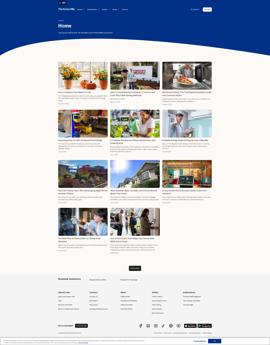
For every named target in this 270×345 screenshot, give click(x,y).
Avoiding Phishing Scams (98, 309)
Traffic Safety (157, 297)
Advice (61, 20)
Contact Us (93, 297)
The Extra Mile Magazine (192, 297)
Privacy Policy (158, 333)
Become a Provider (65, 305)
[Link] (140, 326)
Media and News (127, 305)
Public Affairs (125, 297)
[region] (135, 341)
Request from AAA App (129, 280)
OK (215, 341)
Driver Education (158, 313)
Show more (135, 268)
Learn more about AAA (66, 297)
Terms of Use (167, 333)
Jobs (60, 301)
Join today (80, 326)
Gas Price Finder (126, 309)
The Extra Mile (66, 9)
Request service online (97, 280)
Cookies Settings (199, 341)
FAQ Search (93, 301)
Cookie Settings (207, 333)
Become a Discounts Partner (68, 309)
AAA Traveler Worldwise (191, 301)
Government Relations (129, 301)
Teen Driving (156, 305)
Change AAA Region (195, 333)
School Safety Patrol (159, 301)
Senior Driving (157, 309)
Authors (125, 9)
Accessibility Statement (180, 333)
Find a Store (93, 305)
